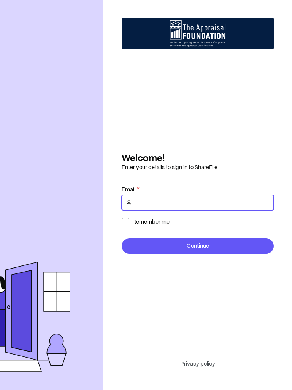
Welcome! (143, 157)
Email (128, 189)
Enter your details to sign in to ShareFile (169, 167)
